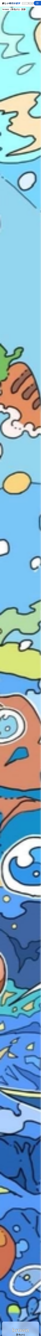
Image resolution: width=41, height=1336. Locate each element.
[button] (37, 3)
